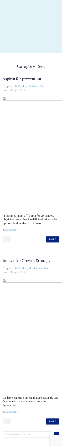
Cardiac (22, 86)
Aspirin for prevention (22, 79)
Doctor (13, 229)
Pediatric (34, 86)
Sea (42, 86)
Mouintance (36, 268)
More (52, 239)
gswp (9, 86)
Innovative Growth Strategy (26, 261)
